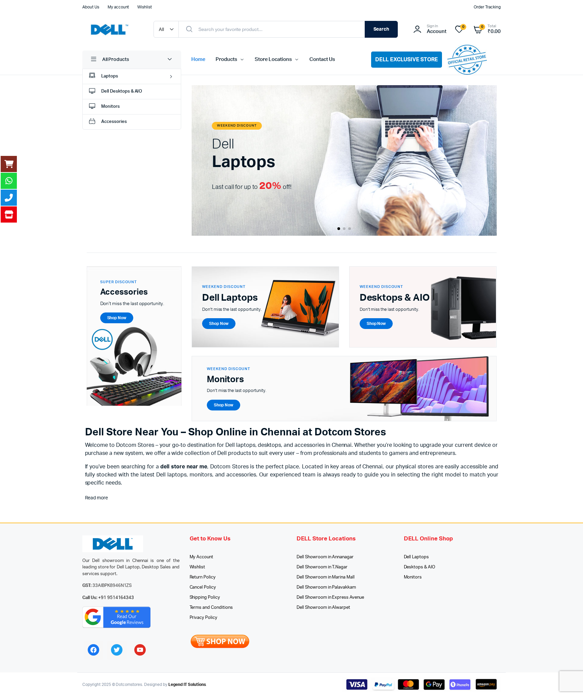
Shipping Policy (205, 597)
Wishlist (144, 7)
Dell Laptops (416, 557)
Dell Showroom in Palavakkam (326, 587)
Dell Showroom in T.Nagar (322, 567)
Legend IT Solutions (187, 685)
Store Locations (273, 59)
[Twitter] (116, 650)
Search (381, 29)
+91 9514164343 (116, 598)
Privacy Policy (204, 618)
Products (226, 59)
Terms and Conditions (211, 607)
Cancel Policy (203, 587)
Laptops (109, 76)
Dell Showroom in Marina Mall (326, 577)
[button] (338, 228)
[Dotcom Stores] (111, 29)
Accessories (114, 122)
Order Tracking (487, 7)
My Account (202, 557)
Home (198, 59)
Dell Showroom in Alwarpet (323, 607)
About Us (90, 7)
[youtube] (140, 650)
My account (118, 7)
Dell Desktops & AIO (121, 91)
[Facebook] (93, 650)
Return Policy (203, 577)
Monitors (110, 106)
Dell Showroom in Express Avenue (330, 597)
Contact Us (322, 59)
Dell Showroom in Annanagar (325, 557)
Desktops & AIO (420, 567)
